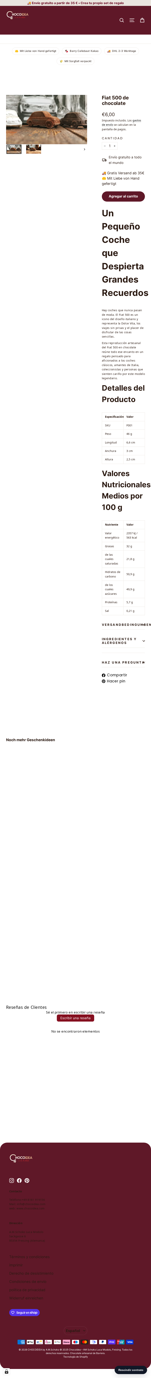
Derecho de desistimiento (31, 1273)
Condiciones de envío (27, 1281)
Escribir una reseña (75, 1018)
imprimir (16, 1265)
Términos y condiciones (29, 1257)
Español (73, 1330)
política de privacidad (27, 1290)
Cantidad (112, 138)
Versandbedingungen (123, 625)
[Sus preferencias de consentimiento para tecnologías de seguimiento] (6, 1371)
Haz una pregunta (123, 662)
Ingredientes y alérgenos (119, 641)
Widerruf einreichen (26, 1298)
